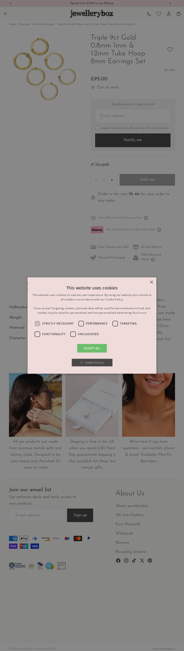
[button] (92, 362)
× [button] (151, 282)
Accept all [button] (92, 348)
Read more (139, 313)
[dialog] (92, 325)
